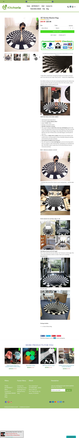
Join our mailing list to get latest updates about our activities (62, 386)
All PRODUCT (36, 6)
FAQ (44, 9)
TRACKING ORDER (35, 9)
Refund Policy (21, 391)
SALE (43, 6)
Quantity (71, 25)
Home (28, 6)
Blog (47, 9)
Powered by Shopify (25, 406)
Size (41, 25)
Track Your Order (22, 387)
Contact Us (49, 6)
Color (56, 25)
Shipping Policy (21, 389)
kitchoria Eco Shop (13, 406)
